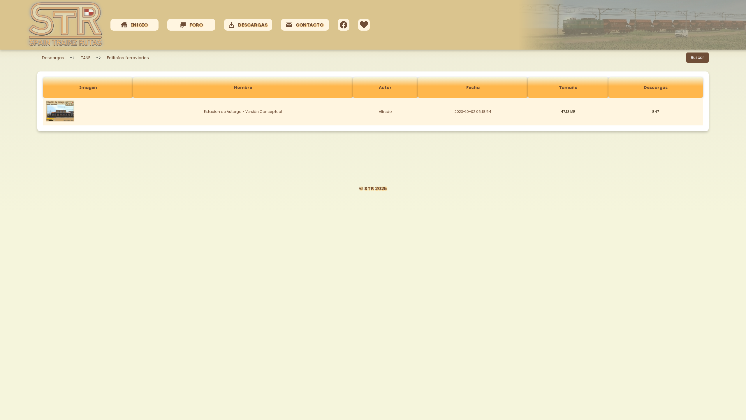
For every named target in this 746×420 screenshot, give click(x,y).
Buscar (697, 57)
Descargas (53, 58)
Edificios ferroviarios (128, 58)
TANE (85, 58)
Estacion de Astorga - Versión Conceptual (243, 111)
